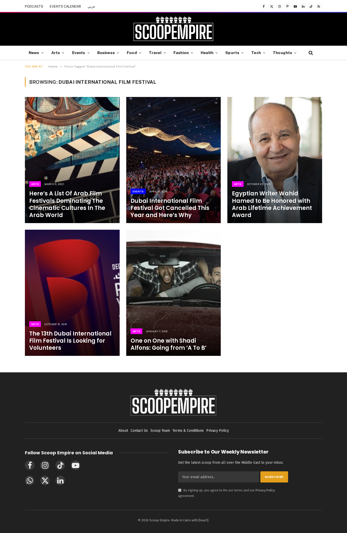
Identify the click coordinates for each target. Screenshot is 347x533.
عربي (91, 6)
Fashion (181, 52)
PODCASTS (34, 6)
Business (106, 52)
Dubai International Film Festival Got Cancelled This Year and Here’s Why (170, 208)
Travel (155, 52)
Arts (55, 52)
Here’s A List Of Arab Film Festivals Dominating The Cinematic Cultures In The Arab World (67, 204)
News (34, 52)
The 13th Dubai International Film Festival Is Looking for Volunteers (70, 341)
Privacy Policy (265, 490)
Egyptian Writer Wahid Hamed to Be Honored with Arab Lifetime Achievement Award (272, 204)
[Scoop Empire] (173, 29)
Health (207, 52)
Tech (256, 52)
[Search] (310, 52)
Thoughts (282, 52)
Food (132, 52)
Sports (232, 52)
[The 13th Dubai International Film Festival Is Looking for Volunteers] (72, 293)
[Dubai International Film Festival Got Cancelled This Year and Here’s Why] (173, 160)
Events (78, 52)
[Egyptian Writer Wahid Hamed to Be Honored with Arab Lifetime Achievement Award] (274, 160)
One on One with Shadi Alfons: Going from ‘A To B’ (169, 344)
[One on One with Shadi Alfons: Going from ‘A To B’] (173, 293)
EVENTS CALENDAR (65, 6)
